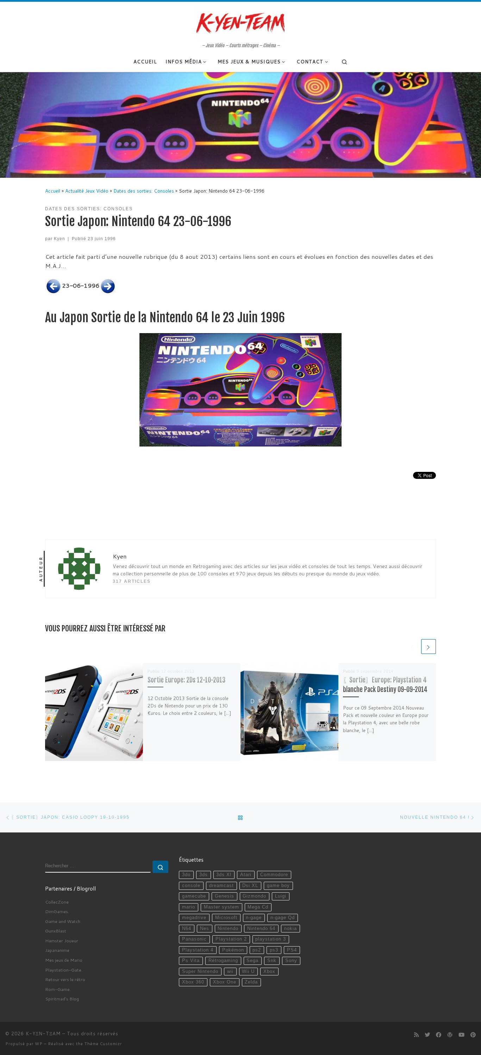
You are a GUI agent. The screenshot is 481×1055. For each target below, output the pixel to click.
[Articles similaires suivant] (428, 646)
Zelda (251, 982)
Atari (245, 874)
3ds (203, 874)
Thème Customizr (103, 1044)
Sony (291, 960)
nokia (290, 928)
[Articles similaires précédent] (412, 646)
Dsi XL (250, 885)
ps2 (256, 950)
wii (230, 971)
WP (39, 1044)
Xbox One (224, 982)
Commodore (274, 874)
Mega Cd (258, 907)
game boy (278, 885)
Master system (221, 907)
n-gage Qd (282, 917)
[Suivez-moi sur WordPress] (449, 1035)
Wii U (248, 971)
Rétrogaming (223, 960)
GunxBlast (55, 931)
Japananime (57, 950)
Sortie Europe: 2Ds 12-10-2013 (186, 680)
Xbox (269, 971)
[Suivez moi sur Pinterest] (473, 1035)
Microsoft (226, 917)
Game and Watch (62, 921)
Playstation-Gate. (63, 970)
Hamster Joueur (61, 940)
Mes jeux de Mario (63, 960)
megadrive (194, 917)
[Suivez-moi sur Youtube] (461, 1035)
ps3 (274, 950)
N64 (186, 928)
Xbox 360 (193, 982)
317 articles (132, 581)
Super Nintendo (200, 971)
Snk (271, 960)
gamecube (194, 896)
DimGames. (57, 911)
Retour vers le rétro (65, 979)
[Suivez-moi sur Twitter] (427, 1035)
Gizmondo (254, 896)
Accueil (52, 190)
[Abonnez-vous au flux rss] (416, 1035)
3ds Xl (223, 874)
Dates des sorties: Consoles (143, 190)
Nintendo (228, 928)
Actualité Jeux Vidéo (86, 190)
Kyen (59, 238)
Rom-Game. (58, 989)
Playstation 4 (197, 950)
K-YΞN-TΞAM (43, 1033)
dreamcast (221, 885)
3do (186, 874)
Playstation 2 (231, 939)
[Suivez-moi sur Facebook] (438, 1035)
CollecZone (57, 902)
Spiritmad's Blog (62, 998)
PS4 (292, 950)
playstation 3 (270, 939)
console (191, 885)
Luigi (280, 896)
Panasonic (194, 939)
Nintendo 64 (261, 928)
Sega (252, 960)
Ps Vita (191, 960)
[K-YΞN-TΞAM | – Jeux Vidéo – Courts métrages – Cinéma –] (240, 22)
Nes (204, 928)
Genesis (224, 896)
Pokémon (233, 950)
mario (188, 907)
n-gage (254, 917)
